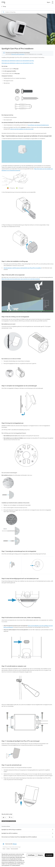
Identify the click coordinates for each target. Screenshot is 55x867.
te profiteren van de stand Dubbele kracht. (38, 125)
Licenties (8, 848)
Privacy (4, 848)
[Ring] (3, 2)
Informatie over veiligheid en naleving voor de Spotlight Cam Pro (18, 63)
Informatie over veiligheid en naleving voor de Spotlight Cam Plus (18, 60)
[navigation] (27, 11)
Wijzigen (15, 844)
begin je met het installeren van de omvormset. (22, 129)
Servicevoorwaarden (14, 848)
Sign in (48, 2)
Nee (11, 817)
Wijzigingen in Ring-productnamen (17, 54)
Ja (5, 817)
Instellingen (31, 855)
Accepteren (49, 855)
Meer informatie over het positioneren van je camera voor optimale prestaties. (21, 279)
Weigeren (40, 855)
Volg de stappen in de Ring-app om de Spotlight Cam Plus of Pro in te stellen (22, 268)
